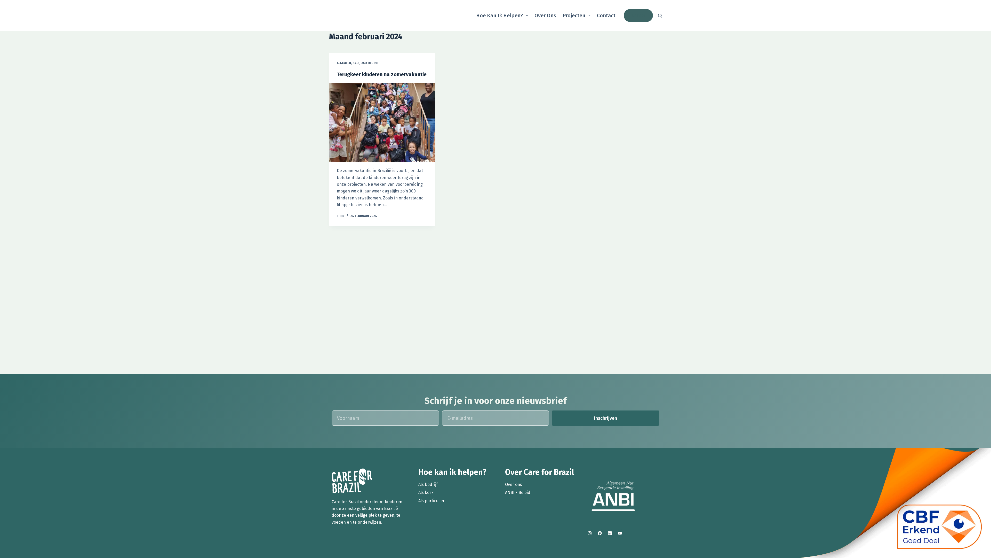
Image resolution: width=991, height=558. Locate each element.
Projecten (574, 15)
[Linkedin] (610, 533)
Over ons (545, 15)
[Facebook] (600, 533)
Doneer (638, 15)
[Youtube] (620, 533)
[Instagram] (590, 533)
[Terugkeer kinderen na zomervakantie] (382, 122)
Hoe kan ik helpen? (499, 15)
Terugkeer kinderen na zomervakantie (382, 74)
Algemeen (344, 63)
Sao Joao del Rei (365, 63)
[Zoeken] (660, 16)
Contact (606, 15)
